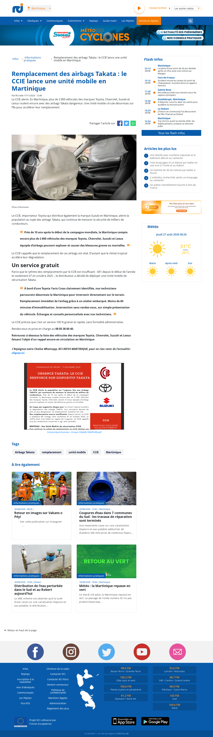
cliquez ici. (18, 353)
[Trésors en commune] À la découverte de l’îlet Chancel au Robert (177, 112)
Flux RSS (25, 703)
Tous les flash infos (171, 133)
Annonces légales (149, 20)
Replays (93, 20)
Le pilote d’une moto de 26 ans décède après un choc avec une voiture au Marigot (177, 71)
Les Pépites (128, 20)
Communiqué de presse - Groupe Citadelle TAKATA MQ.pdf (74, 432)
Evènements (75, 20)
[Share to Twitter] (126, 123)
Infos (17, 20)
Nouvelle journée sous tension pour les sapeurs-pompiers (177, 93)
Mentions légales (57, 698)
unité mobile (77, 452)
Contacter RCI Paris (58, 679)
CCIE (96, 452)
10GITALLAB (122, 733)
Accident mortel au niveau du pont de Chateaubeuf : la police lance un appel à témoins (177, 83)
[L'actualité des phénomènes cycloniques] (180, 32)
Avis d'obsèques (25, 687)
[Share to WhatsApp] (133, 123)
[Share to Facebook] (119, 123)
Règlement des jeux (58, 708)
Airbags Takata (25, 452)
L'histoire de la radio (58, 668)
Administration (58, 703)
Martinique (113, 452)
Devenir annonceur (58, 684)
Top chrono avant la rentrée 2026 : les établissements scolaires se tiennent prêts (176, 123)
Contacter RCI (57, 674)
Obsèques (33, 20)
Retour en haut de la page (22, 630)
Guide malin (110, 20)
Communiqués (55, 20)
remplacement (51, 452)
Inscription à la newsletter (25, 681)
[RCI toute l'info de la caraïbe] (18, 8)
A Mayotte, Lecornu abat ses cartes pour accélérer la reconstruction (178, 103)
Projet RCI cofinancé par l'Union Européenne (42, 722)
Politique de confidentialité (58, 691)
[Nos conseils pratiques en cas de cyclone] (183, 38)
